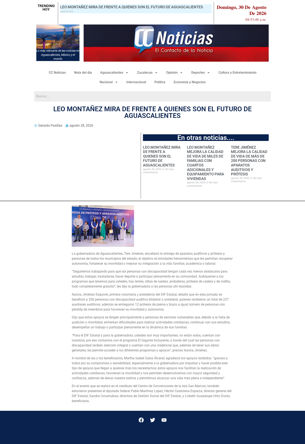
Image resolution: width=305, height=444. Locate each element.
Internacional (136, 82)
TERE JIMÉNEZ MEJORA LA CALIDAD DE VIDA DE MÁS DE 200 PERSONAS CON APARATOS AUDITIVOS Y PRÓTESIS (249, 160)
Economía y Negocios (190, 82)
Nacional (106, 82)
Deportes (198, 73)
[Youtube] (164, 420)
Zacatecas (144, 73)
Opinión (172, 73)
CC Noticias (57, 73)
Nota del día (83, 73)
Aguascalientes (111, 73)
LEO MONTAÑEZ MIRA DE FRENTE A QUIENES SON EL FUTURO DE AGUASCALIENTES (131, 7)
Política (159, 82)
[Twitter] (152, 420)
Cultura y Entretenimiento (237, 73)
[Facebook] (141, 420)
